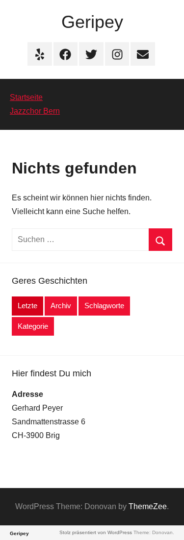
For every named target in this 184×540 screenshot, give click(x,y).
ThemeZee (148, 506)
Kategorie (33, 326)
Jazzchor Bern (35, 111)
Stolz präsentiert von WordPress (95, 532)
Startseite (26, 97)
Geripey (92, 22)
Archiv (61, 305)
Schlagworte (104, 305)
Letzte (27, 305)
